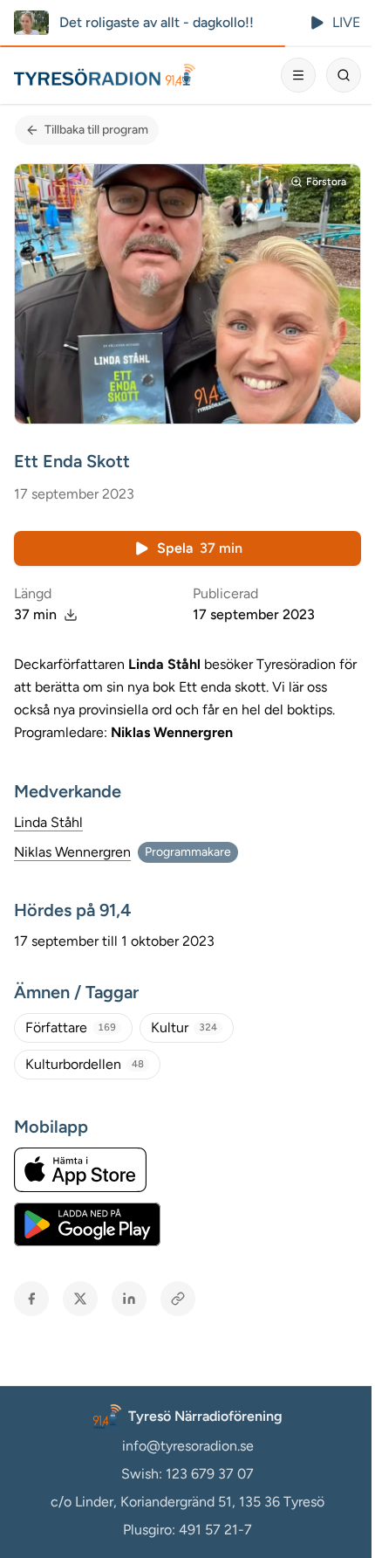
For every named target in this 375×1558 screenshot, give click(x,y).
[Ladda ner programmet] (71, 615)
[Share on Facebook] (31, 1298)
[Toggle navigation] (298, 75)
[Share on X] (80, 1298)
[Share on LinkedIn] (129, 1298)
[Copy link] (177, 1298)
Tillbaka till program (96, 129)
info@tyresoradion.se (188, 1445)
